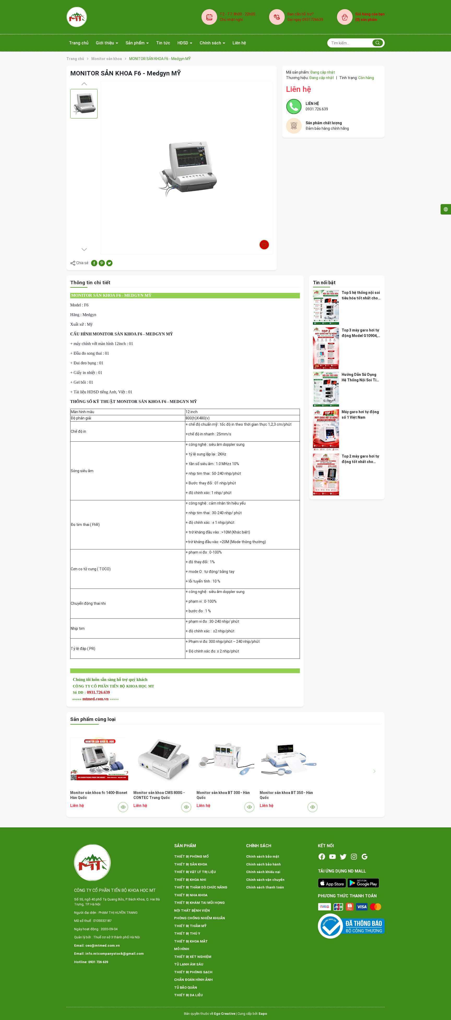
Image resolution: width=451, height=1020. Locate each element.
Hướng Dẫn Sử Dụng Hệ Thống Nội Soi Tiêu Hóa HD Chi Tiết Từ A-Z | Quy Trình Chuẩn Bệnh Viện (361, 377)
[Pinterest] (102, 263)
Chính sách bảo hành (263, 864)
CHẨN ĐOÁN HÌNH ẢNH (193, 980)
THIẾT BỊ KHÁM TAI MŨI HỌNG (199, 903)
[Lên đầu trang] (442, 1004)
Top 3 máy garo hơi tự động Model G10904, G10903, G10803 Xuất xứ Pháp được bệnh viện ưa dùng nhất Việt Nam (361, 333)
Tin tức (163, 42)
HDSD (183, 42)
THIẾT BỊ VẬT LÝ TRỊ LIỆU (195, 872)
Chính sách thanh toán (265, 887)
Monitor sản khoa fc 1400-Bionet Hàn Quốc (98, 795)
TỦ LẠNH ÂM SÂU (188, 964)
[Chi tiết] (123, 807)
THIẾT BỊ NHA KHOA (190, 895)
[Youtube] (332, 857)
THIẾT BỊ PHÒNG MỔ (191, 856)
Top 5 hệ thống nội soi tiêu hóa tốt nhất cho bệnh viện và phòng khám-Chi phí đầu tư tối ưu (361, 295)
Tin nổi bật (324, 282)
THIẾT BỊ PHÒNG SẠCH (193, 972)
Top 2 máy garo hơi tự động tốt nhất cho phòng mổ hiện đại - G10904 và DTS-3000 (360, 459)
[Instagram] (354, 857)
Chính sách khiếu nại (263, 872)
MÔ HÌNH (181, 949)
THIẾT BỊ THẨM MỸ (190, 926)
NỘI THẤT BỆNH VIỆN (192, 910)
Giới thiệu (105, 42)
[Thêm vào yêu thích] (264, 244)
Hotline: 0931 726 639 (91, 962)
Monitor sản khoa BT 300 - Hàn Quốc (223, 795)
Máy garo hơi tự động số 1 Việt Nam (360, 414)
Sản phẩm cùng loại (93, 719)
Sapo (262, 1014)
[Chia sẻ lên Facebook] (94, 263)
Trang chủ (78, 42)
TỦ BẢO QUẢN (185, 987)
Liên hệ (239, 42)
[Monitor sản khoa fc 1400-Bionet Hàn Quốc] (99, 759)
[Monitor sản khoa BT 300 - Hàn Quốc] (225, 759)
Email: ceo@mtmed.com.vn (97, 945)
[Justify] (377, 42)
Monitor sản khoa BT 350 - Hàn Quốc (286, 795)
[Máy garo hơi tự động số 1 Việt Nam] (326, 430)
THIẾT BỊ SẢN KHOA (190, 864)
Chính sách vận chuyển (265, 880)
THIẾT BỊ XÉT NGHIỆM (192, 957)
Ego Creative (224, 1014)
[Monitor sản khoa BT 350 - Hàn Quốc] (289, 759)
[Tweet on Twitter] (109, 263)
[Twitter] (343, 857)
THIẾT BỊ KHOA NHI (190, 880)
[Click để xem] (186, 167)
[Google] (365, 857)
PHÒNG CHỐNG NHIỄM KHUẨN (199, 918)
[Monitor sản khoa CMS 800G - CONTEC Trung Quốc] (162, 759)
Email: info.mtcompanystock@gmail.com (109, 954)
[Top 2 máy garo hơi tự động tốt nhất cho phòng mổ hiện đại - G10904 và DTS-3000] (326, 474)
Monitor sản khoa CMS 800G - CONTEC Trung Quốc (159, 795)
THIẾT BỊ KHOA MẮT (191, 941)
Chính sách (211, 42)
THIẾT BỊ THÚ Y (187, 933)
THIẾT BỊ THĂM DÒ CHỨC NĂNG (200, 887)
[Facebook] (322, 857)
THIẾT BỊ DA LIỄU (188, 995)
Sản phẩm (136, 42)
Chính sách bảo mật (262, 856)
